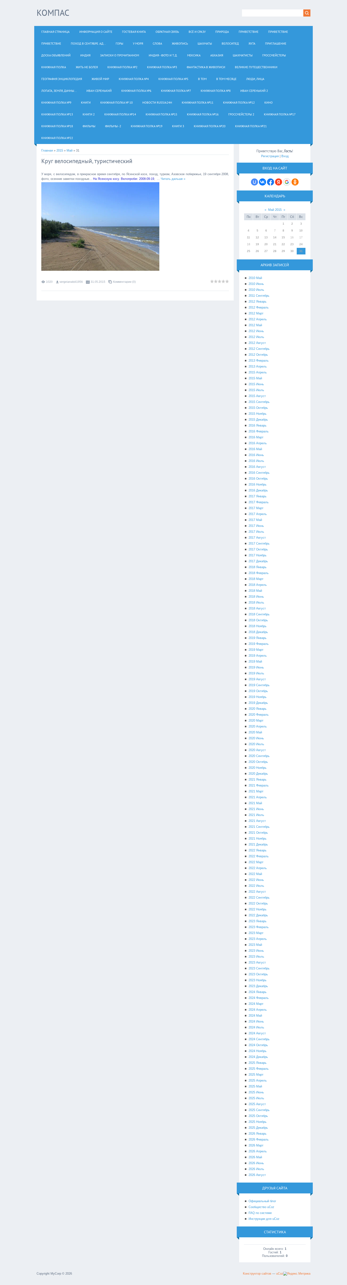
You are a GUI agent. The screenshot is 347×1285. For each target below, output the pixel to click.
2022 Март (256, 862)
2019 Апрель (258, 655)
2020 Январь (258, 708)
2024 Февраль (259, 998)
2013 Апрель (258, 366)
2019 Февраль (259, 644)
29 (283, 251)
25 (248, 251)
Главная (47, 150)
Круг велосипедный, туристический (86, 161)
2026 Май (255, 1157)
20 (266, 244)
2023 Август (257, 962)
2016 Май (255, 449)
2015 (59, 150)
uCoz (279, 1273)
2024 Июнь (256, 1021)
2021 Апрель (258, 797)
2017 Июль (256, 531)
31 (301, 251)
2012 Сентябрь (259, 349)
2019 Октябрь (258, 691)
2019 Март (256, 649)
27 (266, 251)
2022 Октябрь (258, 903)
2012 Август (257, 343)
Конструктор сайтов (257, 1273)
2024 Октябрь (258, 1045)
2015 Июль (256, 390)
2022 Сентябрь (259, 897)
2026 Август (257, 1175)
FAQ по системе (260, 1213)
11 (248, 237)
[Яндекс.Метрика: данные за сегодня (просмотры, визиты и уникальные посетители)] (296, 1274)
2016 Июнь (256, 455)
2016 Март (256, 437)
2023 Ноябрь (258, 980)
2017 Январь (258, 496)
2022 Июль (256, 886)
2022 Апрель (258, 868)
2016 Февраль (259, 431)
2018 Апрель (258, 585)
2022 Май (255, 874)
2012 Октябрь (258, 354)
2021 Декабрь (258, 844)
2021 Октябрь (258, 832)
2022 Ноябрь (258, 909)
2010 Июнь (256, 284)
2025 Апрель (258, 1080)
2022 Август (257, 891)
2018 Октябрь (258, 620)
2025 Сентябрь (259, 1110)
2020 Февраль (259, 714)
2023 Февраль (259, 927)
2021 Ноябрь (258, 838)
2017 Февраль (259, 502)
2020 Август (257, 750)
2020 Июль (256, 744)
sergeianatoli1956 (71, 281)
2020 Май (255, 732)
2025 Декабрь (258, 1127)
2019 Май (255, 661)
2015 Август (257, 396)
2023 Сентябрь (259, 968)
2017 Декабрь (258, 561)
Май (69, 150)
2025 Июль (256, 1098)
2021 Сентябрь (259, 826)
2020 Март (256, 720)
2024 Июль (256, 1027)
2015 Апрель (258, 372)
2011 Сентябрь (259, 295)
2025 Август (257, 1104)
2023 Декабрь (258, 986)
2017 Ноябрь (258, 555)
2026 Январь (258, 1133)
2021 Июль (256, 815)
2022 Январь (258, 850)
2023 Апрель (258, 939)
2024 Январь (258, 992)
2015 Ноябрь (258, 413)
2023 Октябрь (258, 974)
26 (257, 251)
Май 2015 (275, 209)
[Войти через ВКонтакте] (262, 182)
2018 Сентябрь (259, 614)
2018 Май (255, 590)
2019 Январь (258, 638)
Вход (285, 156)
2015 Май (255, 378)
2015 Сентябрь (259, 402)
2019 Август (257, 679)
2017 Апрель (258, 514)
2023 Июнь (256, 950)
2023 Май (255, 945)
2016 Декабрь (258, 490)
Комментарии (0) (124, 281)
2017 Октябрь (258, 549)
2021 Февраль (259, 785)
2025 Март (256, 1074)
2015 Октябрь (258, 408)
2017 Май (255, 520)
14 (274, 237)
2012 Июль (256, 337)
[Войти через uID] (254, 182)
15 (283, 237)
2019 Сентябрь (259, 685)
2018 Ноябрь (258, 626)
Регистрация (270, 156)
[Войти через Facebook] (270, 182)
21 (274, 244)
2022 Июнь (256, 880)
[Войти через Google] (287, 182)
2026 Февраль (259, 1139)
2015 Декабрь (258, 419)
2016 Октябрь (258, 478)
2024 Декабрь (258, 1057)
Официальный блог (262, 1201)
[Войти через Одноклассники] (295, 182)
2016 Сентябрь (259, 472)
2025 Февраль (259, 1068)
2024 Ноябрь (258, 1051)
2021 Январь (258, 779)
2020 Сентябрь (259, 756)
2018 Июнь (256, 596)
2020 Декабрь (258, 773)
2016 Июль (256, 461)
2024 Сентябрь (259, 1039)
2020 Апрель (258, 726)
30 (292, 251)
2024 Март (256, 1004)
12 (257, 237)
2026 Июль (256, 1169)
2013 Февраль (259, 360)
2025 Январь (258, 1063)
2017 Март (256, 508)
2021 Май (255, 803)
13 (266, 237)
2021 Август (257, 821)
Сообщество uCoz (261, 1207)
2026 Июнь (256, 1163)
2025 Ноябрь (258, 1122)
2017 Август (257, 537)
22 (283, 244)
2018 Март (256, 579)
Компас (53, 12)
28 (274, 251)
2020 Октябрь (258, 762)
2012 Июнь (256, 331)
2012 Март (256, 313)
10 (301, 230)
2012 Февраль (259, 307)
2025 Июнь (256, 1092)
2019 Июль (256, 673)
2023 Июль (256, 956)
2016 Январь (258, 425)
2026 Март (256, 1145)
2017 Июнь (256, 526)
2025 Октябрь (258, 1116)
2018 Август (257, 608)
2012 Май (255, 325)
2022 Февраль (259, 856)
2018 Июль (256, 602)
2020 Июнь (256, 738)
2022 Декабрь (258, 915)
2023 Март (256, 933)
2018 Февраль (259, 573)
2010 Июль (256, 290)
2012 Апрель (258, 319)
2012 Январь (258, 301)
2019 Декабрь (258, 703)
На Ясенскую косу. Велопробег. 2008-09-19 (123, 179)
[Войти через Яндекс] (278, 182)
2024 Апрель (258, 1009)
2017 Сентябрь (259, 543)
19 (257, 244)
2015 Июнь (256, 384)
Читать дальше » (173, 179)
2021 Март (256, 791)
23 (292, 244)
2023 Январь (258, 921)
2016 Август (257, 467)
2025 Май (255, 1086)
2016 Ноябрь (258, 484)
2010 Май (255, 278)
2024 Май (255, 1015)
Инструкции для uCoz (264, 1219)
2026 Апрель (258, 1151)
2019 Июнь (256, 667)
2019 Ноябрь (258, 697)
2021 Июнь (256, 809)
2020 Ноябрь (258, 767)
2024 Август (257, 1033)
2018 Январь (258, 567)
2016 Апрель (258, 443)
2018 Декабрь (258, 632)
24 (301, 244)
